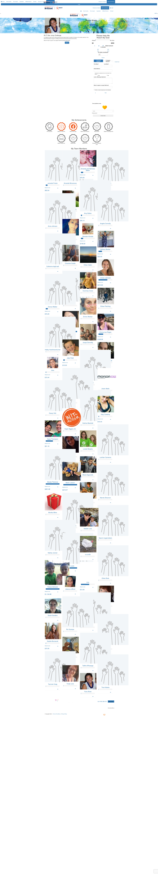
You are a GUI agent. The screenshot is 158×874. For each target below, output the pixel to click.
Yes (99, 75)
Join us (67, 42)
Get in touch (111, 701)
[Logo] (51, 2)
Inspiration (99, 11)
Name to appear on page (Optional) (101, 85)
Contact (111, 11)
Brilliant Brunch (105, 11)
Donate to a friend (102, 1)
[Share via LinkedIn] (89, 24)
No (108, 75)
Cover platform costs (96, 103)
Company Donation (108, 61)
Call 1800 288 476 (102, 701)
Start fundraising (111, 1)
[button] (98, 49)
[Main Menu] (0, 13)
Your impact (92, 11)
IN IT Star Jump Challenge (91, 22)
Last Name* (106, 64)
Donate (103, 57)
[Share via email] (88, 24)
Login (112, 7)
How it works (85, 11)
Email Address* (97, 68)
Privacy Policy (64, 714)
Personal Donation (99, 61)
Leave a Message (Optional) (100, 77)
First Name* (96, 64)
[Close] (157, 13)
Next (106, 92)
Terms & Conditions (56, 714)
